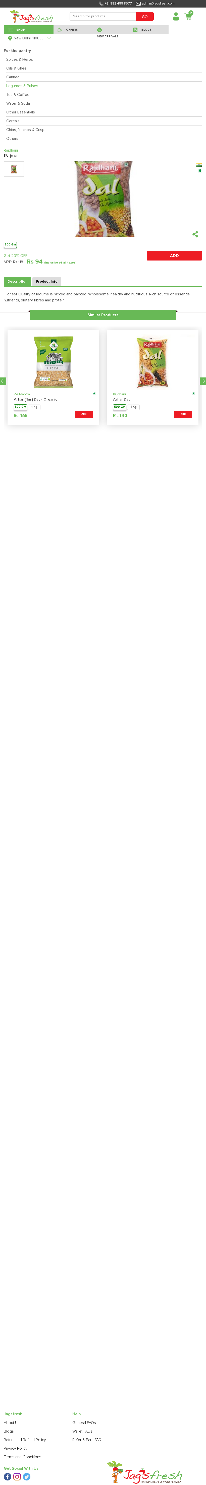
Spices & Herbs (19, 59)
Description (17, 281)
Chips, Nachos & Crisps (26, 130)
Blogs (9, 1431)
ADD (174, 256)
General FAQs (84, 1423)
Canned (13, 77)
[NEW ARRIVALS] (111, 29)
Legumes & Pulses (22, 86)
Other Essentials (20, 112)
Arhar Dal (121, 400)
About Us (12, 1423)
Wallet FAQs (82, 1431)
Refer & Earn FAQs (88, 1440)
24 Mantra (22, 394)
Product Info (47, 281)
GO (145, 17)
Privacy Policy (15, 1448)
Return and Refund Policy (25, 1440)
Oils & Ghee (16, 68)
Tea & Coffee (17, 95)
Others (12, 139)
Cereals (13, 121)
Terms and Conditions (22, 1457)
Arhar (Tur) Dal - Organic (35, 400)
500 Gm (10, 244)
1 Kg (34, 407)
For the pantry (17, 51)
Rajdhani (119, 394)
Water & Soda (18, 103)
